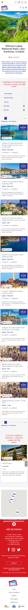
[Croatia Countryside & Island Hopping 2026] (14, 171)
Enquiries (14, 596)
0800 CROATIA (15, 544)
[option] (14, 464)
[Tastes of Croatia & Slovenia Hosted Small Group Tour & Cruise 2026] (14, 132)
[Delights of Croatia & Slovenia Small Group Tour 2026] (14, 317)
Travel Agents (14, 599)
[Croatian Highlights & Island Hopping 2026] (14, 280)
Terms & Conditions (14, 592)
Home (14, 589)
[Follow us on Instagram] (23, 7)
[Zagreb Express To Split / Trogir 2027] (14, 390)
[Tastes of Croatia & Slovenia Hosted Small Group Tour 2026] (14, 207)
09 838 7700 (15, 542)
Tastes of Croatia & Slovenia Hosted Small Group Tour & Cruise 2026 (12, 145)
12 (21, 118)
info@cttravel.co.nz (14, 540)
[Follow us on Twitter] (26, 7)
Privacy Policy (14, 602)
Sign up (14, 563)
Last (25, 118)
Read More (9, 159)
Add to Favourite (14, 57)
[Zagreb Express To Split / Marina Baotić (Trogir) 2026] (14, 353)
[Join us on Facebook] (20, 7)
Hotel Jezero (7, 463)
